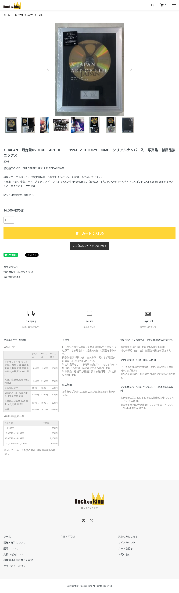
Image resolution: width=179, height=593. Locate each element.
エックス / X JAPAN (24, 15)
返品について (10, 267)
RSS (63, 536)
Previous (48, 69)
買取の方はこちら (128, 536)
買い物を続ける (12, 277)
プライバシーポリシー (15, 566)
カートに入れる (93, 233)
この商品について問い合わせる (89, 245)
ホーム (6, 15)
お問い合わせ (125, 554)
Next (130, 69)
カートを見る (125, 548)
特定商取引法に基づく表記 (18, 272)
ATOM (71, 536)
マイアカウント (126, 542)
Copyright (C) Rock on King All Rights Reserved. (89, 586)
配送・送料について (14, 542)
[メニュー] (174, 5)
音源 (40, 15)
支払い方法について (14, 554)
